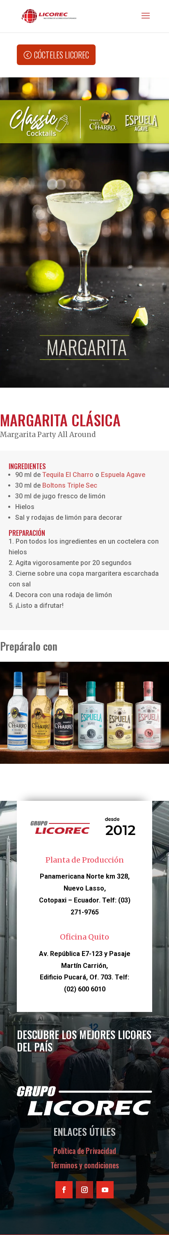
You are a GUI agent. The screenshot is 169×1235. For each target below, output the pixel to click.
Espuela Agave (123, 475)
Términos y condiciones (84, 1165)
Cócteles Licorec (61, 55)
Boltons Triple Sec (69, 485)
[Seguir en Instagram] (84, 1189)
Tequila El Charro (68, 475)
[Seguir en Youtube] (105, 1189)
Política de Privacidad (84, 1150)
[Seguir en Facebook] (64, 1189)
